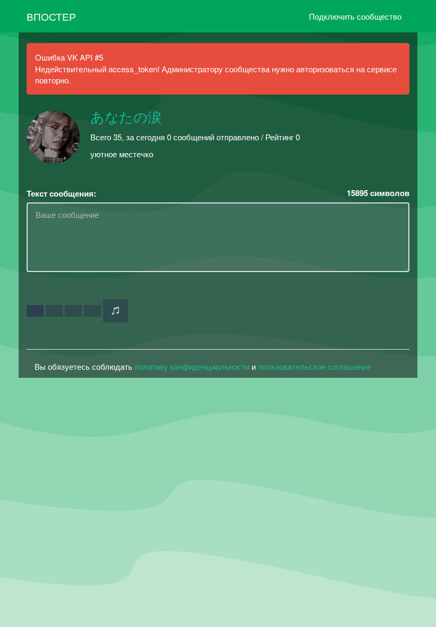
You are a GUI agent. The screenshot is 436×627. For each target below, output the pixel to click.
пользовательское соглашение (314, 366)
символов (378, 193)
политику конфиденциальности (192, 366)
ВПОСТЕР (51, 16)
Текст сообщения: (61, 193)
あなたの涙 (126, 118)
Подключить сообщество (355, 16)
